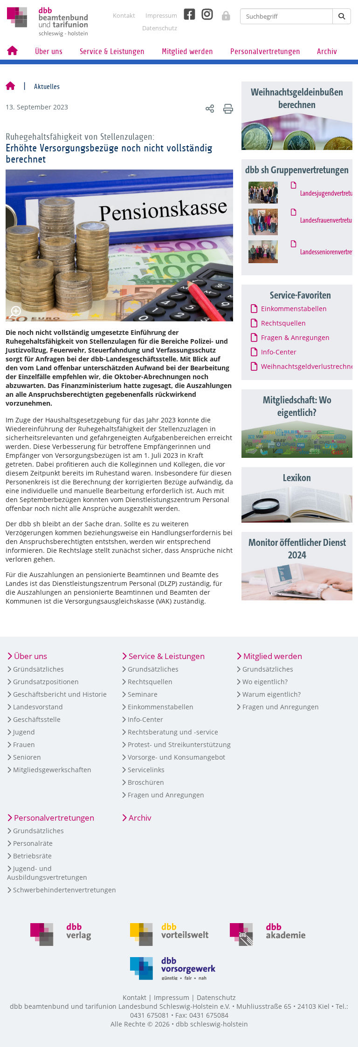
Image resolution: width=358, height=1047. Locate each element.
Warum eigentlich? (271, 694)
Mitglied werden (187, 51)
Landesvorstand (38, 706)
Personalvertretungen (265, 51)
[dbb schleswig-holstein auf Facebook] (186, 14)
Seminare (143, 694)
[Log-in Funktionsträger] (221, 13)
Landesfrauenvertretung (325, 220)
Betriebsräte (32, 855)
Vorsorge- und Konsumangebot (176, 757)
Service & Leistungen (112, 51)
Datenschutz (159, 28)
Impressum (161, 15)
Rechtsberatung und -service (173, 731)
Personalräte (33, 843)
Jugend (24, 731)
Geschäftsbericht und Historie (60, 694)
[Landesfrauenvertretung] (272, 222)
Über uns (48, 51)
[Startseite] (10, 86)
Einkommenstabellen (160, 706)
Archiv (327, 51)
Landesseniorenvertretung (325, 252)
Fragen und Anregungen (166, 794)
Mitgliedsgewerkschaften (52, 769)
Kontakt (124, 15)
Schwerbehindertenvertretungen (64, 889)
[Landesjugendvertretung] (272, 193)
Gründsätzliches (38, 669)
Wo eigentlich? (265, 681)
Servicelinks (146, 769)
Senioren (27, 757)
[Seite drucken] (226, 108)
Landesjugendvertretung (325, 193)
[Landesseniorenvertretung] (272, 251)
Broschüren (146, 782)
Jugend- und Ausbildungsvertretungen (47, 873)
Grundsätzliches (153, 669)
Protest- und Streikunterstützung (179, 744)
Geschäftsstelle (37, 719)
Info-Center (145, 719)
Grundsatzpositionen (46, 681)
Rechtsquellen (150, 681)
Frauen (24, 744)
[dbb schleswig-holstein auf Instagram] (204, 14)
